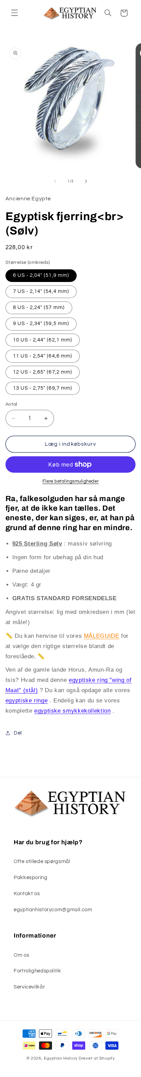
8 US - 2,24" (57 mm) (39, 307)
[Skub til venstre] (55, 181)
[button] (14, 13)
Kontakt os (27, 893)
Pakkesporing (31, 877)
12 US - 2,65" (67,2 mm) (42, 372)
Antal (11, 404)
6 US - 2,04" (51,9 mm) (41, 275)
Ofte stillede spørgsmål (42, 861)
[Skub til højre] (85, 181)
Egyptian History (61, 1058)
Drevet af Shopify (97, 1058)
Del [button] (18, 733)
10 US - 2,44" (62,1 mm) (42, 339)
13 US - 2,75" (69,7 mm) (42, 388)
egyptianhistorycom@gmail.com (53, 909)
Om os (21, 955)
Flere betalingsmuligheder (70, 481)
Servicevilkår (29, 987)
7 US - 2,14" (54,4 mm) (41, 291)
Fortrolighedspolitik (37, 970)
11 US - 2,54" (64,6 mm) (42, 356)
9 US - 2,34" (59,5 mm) (41, 323)
